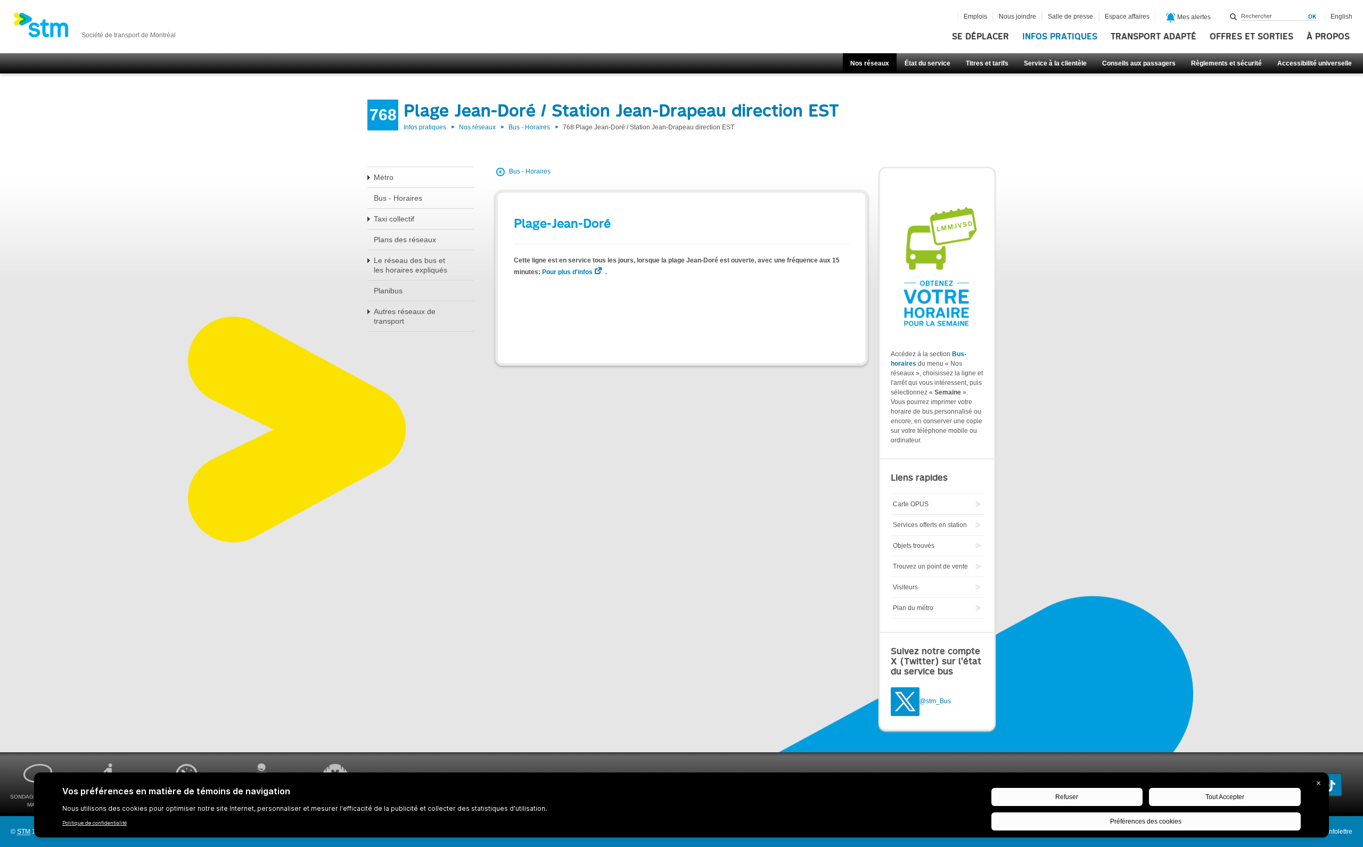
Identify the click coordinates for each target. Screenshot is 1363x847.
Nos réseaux (869, 63)
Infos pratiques (1059, 37)
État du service (927, 63)
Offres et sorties (1251, 37)
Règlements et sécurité (1226, 63)
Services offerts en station (930, 525)
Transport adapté (1153, 37)
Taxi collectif (394, 219)
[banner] (94, 28)
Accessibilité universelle (1314, 63)
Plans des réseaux (405, 239)
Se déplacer (980, 37)
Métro (383, 177)
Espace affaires (1127, 16)
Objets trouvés (913, 545)
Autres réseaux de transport (405, 316)
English (1341, 16)
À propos (1328, 37)
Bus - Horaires (529, 127)
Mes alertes (1193, 17)
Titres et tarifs (987, 63)
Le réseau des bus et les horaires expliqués (410, 265)
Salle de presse (1070, 16)
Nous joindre (1017, 16)
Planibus (388, 290)
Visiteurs (905, 587)
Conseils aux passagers (1139, 63)
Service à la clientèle (1055, 63)
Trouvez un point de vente (930, 566)
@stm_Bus (935, 701)
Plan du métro (913, 608)
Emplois (975, 16)
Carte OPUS (911, 504)
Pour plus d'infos (567, 272)
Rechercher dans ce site (1233, 16)
